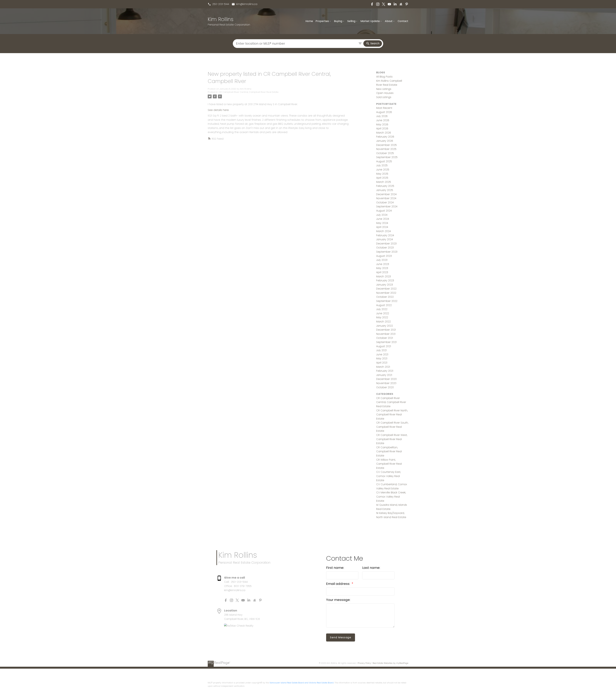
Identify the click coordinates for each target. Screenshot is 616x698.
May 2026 (382, 124)
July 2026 (382, 116)
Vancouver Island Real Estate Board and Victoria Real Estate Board (302, 682)
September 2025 (387, 157)
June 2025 (382, 169)
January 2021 (384, 375)
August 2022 (384, 305)
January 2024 (384, 239)
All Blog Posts (384, 76)
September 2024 (386, 206)
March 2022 (383, 321)
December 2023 (386, 243)
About (389, 21)
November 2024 (386, 198)
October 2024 (385, 202)
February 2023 (385, 280)
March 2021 (383, 367)
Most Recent (384, 108)
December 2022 (386, 288)
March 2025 (383, 182)
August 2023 (384, 256)
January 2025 (384, 190)
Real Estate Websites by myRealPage (390, 663)
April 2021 (381, 362)
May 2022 (382, 317)
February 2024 (385, 235)
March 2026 (383, 132)
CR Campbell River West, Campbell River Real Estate (391, 439)
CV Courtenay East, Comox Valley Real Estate (388, 476)
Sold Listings (383, 97)
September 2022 (386, 301)
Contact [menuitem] (403, 21)
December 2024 (386, 194)
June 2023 (382, 264)
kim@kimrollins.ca (246, 4)
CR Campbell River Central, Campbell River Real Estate (248, 92)
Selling (351, 21)
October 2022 (385, 297)
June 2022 (382, 313)
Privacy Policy (364, 663)
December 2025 (386, 145)
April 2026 (382, 128)
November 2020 (386, 383)
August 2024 (384, 210)
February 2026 (385, 137)
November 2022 (386, 293)
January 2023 (384, 284)
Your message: (338, 600)
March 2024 (383, 231)
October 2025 (385, 153)
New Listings (383, 89)
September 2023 (386, 252)
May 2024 (382, 223)
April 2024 (382, 227)
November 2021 (385, 334)
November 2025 (386, 149)
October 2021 (384, 338)
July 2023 (381, 260)
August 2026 (384, 112)
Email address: (338, 583)
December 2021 (386, 330)
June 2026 (382, 120)
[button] (218, 4)
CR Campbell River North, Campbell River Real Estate (392, 415)
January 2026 (384, 141)
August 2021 (383, 346)
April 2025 (382, 178)
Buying (338, 21)
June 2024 (382, 219)
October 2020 (385, 387)
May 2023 (382, 268)
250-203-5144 (220, 4)
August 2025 (384, 161)
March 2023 (383, 276)
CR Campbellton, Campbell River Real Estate (389, 451)
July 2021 (381, 350)
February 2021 (384, 371)
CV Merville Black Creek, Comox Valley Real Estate (391, 497)
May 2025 (382, 174)
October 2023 (385, 247)
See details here (218, 110)
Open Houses (385, 93)
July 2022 (381, 309)
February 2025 (385, 186)
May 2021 (381, 358)
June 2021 (382, 354)
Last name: (371, 567)
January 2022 (384, 326)
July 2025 (382, 165)
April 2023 (382, 272)
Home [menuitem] (309, 21)
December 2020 (386, 379)
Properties (322, 21)
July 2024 (381, 215)
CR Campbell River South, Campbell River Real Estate (392, 427)
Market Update (370, 21)
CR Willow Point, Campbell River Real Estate (389, 464)
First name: (335, 567)
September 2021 (386, 342)
